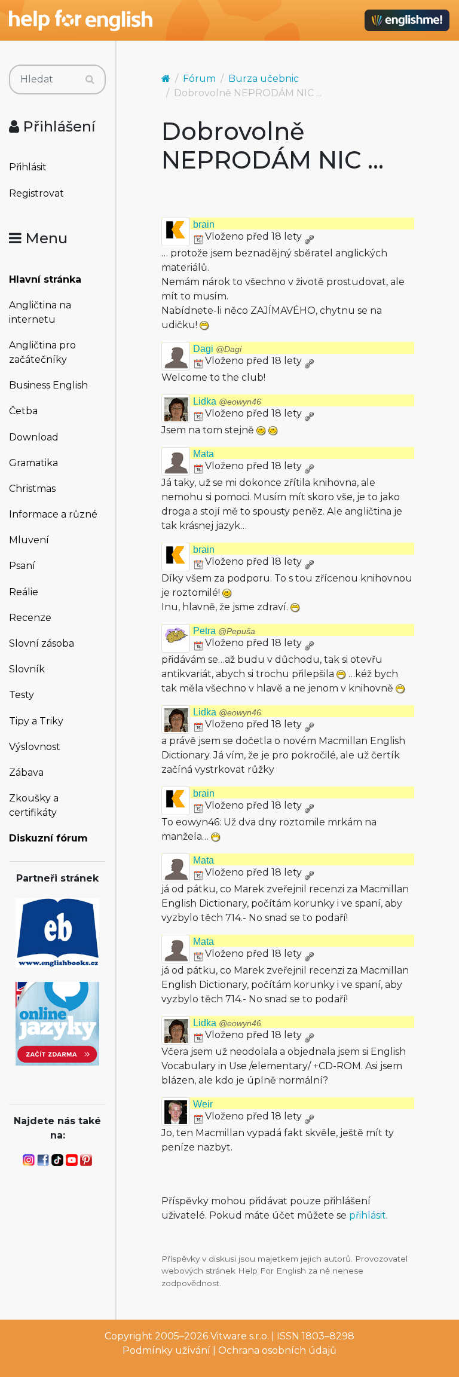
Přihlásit (28, 167)
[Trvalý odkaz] (309, 236)
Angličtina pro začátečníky (42, 352)
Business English (48, 385)
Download (34, 437)
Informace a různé (53, 514)
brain (204, 224)
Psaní (22, 565)
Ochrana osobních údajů (277, 1350)
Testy (21, 694)
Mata (203, 454)
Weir (203, 1104)
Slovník (27, 669)
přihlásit (367, 1215)
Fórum (199, 78)
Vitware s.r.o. (239, 1336)
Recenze (30, 617)
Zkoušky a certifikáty (34, 805)
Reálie (23, 592)
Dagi (217, 349)
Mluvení (29, 540)
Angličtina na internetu (40, 312)
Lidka (227, 401)
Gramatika (33, 463)
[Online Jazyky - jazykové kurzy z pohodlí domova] (57, 1023)
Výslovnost (34, 746)
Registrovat (36, 193)
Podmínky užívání (166, 1350)
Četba (23, 411)
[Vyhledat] (90, 79)
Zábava (26, 772)
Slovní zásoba (41, 643)
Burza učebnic (263, 78)
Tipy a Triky (36, 721)
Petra (224, 631)
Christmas (32, 488)
